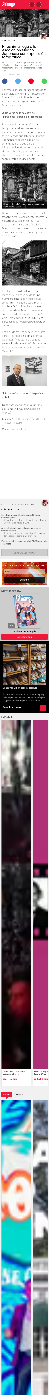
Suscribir (24, 579)
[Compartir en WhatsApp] (44, 81)
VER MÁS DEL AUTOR (24, 552)
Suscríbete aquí (24, 636)
